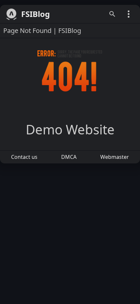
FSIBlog (35, 14)
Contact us (24, 156)
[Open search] (112, 14)
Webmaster (114, 156)
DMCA (69, 156)
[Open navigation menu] (128, 14)
